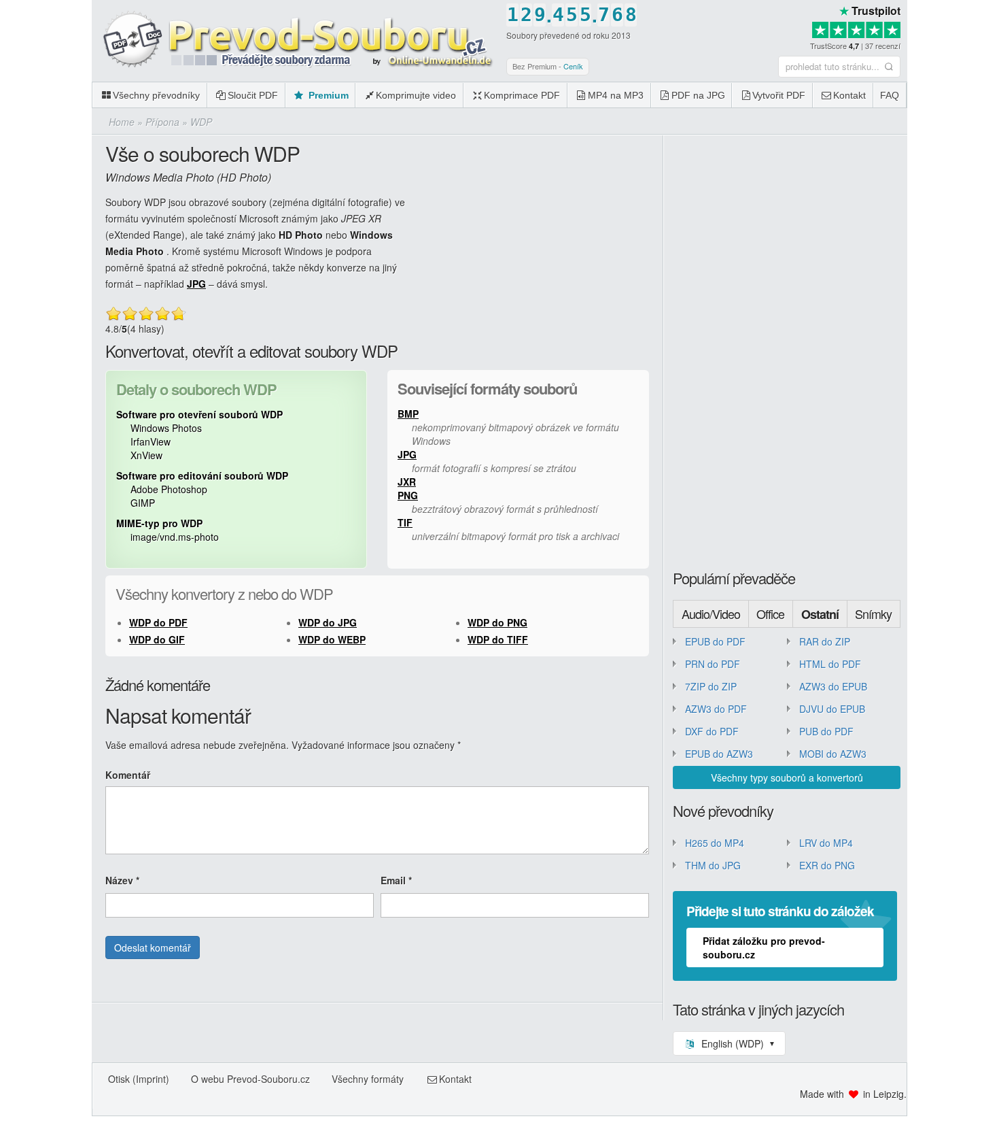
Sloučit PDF (253, 95)
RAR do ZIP (824, 641)
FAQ (889, 95)
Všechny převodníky (156, 95)
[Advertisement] (953, 204)
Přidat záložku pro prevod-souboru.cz (764, 947)
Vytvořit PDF (778, 95)
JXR (407, 481)
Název (122, 880)
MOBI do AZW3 (832, 753)
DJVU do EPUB (832, 709)
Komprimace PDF (522, 95)
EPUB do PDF (715, 641)
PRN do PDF (712, 664)
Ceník (573, 66)
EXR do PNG (827, 865)
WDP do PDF (158, 622)
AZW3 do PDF (716, 709)
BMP (408, 413)
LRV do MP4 (826, 843)
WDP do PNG (497, 622)
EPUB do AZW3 (719, 753)
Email (396, 880)
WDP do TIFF (498, 639)
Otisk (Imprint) (138, 1079)
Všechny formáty (368, 1079)
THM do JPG (713, 865)
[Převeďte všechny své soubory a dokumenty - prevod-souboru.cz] (296, 40)
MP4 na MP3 (616, 95)
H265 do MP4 (714, 843)
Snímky (873, 613)
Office (770, 613)
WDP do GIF (157, 639)
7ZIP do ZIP (711, 686)
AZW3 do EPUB (833, 686)
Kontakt (849, 95)
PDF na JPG (698, 95)
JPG (196, 283)
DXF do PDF (712, 731)
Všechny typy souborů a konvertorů (787, 777)
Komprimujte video (416, 95)
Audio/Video (711, 613)
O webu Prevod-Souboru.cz (250, 1079)
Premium (327, 95)
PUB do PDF (826, 731)
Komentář (127, 775)
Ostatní (820, 614)
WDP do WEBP (332, 639)
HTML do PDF (830, 664)
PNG (408, 495)
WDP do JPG (327, 622)
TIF (405, 522)
